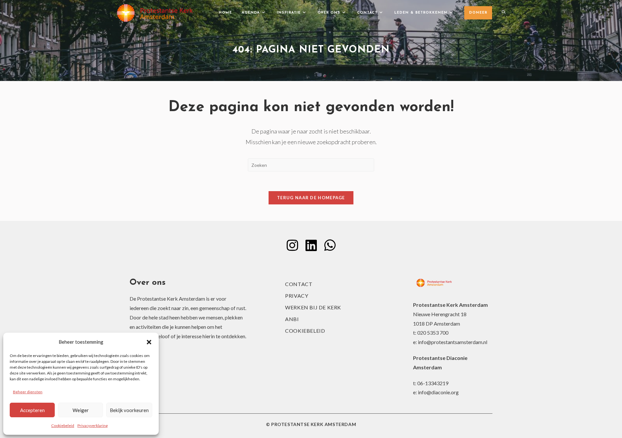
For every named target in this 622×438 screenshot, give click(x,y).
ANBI (292, 319)
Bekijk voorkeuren (129, 410)
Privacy (296, 296)
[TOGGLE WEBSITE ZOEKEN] (503, 13)
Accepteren (32, 410)
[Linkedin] (311, 245)
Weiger (81, 410)
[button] (149, 342)
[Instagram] (292, 245)
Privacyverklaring (92, 425)
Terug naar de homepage (311, 197)
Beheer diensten (27, 391)
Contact (298, 284)
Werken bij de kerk (313, 307)
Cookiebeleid (62, 425)
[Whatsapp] (329, 245)
